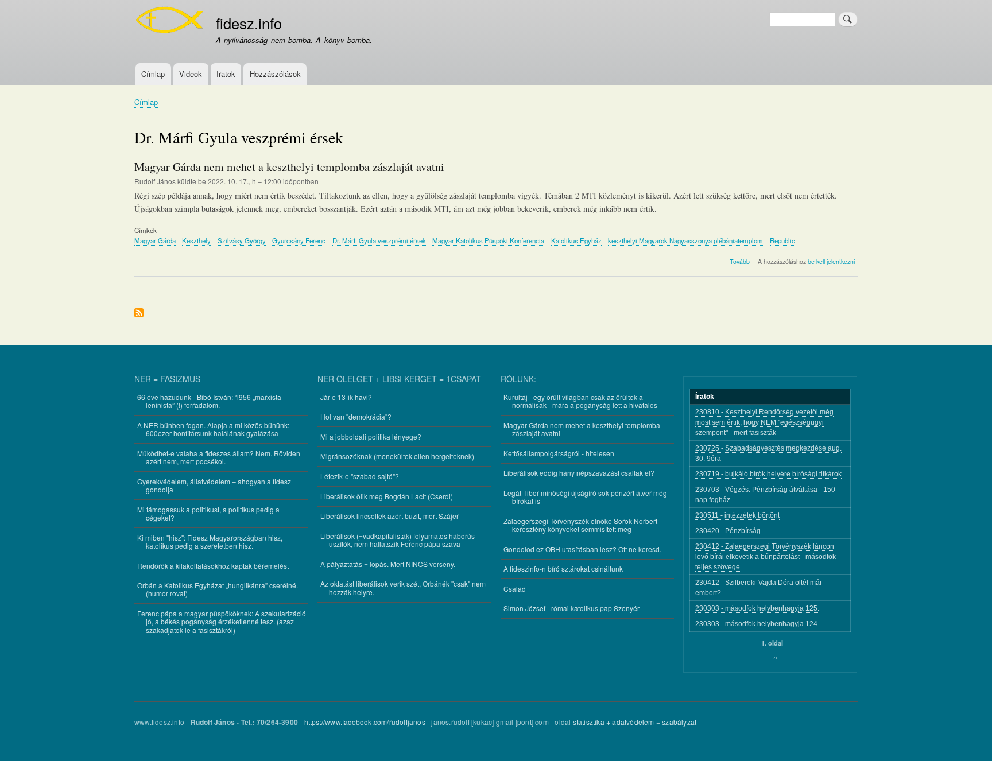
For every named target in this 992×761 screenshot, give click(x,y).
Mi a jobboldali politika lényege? (370, 436)
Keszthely (196, 240)
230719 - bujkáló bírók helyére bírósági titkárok (768, 474)
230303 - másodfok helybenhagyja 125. (757, 608)
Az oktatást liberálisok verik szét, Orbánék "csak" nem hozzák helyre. (403, 587)
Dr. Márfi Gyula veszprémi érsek (379, 240)
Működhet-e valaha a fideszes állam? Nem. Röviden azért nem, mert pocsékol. (218, 457)
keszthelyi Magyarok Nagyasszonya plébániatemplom (685, 240)
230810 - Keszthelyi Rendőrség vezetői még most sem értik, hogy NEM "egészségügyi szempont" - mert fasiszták (764, 422)
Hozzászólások (275, 73)
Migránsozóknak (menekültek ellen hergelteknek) (397, 456)
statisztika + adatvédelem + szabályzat (635, 722)
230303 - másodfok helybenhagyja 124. (757, 624)
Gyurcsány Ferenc (299, 240)
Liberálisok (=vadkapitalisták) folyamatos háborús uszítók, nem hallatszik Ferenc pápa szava (397, 540)
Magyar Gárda (155, 240)
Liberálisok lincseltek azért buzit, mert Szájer (389, 516)
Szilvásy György (242, 240)
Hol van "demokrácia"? (356, 416)
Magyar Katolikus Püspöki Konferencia (488, 240)
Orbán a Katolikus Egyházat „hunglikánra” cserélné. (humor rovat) (217, 589)
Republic (782, 240)
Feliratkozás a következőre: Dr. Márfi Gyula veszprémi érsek (139, 313)
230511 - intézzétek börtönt (737, 515)
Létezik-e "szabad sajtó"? (359, 476)
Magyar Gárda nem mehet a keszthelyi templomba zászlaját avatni (581, 429)
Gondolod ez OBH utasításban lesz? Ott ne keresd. (582, 549)
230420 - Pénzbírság (728, 531)
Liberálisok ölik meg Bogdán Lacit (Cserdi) (386, 496)
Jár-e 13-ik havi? (346, 397)
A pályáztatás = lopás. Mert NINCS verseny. (387, 564)
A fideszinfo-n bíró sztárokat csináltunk (563, 568)
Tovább (740, 261)
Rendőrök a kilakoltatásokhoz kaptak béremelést (213, 565)
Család (514, 588)
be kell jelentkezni (831, 261)
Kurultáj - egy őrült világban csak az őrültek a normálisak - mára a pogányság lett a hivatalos (580, 401)
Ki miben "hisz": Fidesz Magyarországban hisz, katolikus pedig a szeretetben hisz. (209, 541)
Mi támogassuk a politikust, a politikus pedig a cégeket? (208, 513)
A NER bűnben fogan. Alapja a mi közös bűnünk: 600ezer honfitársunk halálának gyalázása (213, 429)
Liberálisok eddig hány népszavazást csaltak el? (578, 472)
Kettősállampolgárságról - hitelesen (558, 453)
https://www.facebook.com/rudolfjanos (364, 722)
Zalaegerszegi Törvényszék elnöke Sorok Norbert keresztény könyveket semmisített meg (580, 525)
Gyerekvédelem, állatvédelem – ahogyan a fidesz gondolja (214, 485)
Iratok (225, 73)
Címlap (153, 73)
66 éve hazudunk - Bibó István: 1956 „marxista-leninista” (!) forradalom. (210, 401)
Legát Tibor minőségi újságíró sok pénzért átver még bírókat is (585, 497)
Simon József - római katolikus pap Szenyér (571, 608)
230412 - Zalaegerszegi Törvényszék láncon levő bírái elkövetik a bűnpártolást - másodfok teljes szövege (765, 556)
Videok (190, 73)
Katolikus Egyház (576, 240)
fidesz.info (249, 23)
